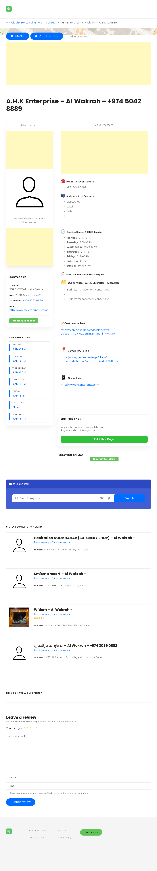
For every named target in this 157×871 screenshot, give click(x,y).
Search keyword (17, 498)
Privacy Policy (63, 837)
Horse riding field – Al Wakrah (39, 22)
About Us (61, 830)
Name (12, 777)
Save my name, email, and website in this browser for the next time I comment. (49, 793)
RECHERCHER (48, 36)
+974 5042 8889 (33, 300)
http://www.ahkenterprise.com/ (28, 310)
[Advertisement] (78, 63)
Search (129, 498)
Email (12, 785)
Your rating (13, 728)
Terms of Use (36, 837)
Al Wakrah (12, 22)
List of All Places (38, 830)
